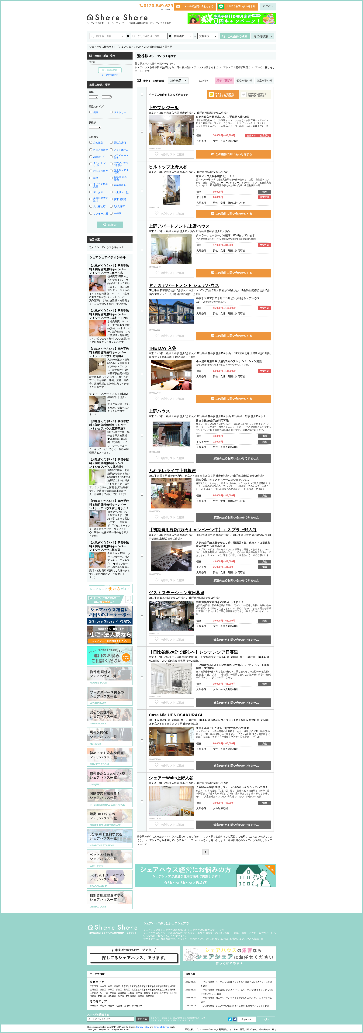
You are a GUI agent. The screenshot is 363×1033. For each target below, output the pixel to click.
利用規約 (223, 1029)
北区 (134, 989)
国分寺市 (112, 996)
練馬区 (156, 989)
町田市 (155, 993)
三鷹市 (131, 993)
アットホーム (121, 149)
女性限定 (98, 142)
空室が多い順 (264, 80)
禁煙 (95, 178)
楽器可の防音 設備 (100, 199)
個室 (95, 112)
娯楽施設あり (121, 185)
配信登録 (142, 1019)
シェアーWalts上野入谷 (171, 778)
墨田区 (140, 986)
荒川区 (140, 989)
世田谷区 (94, 989)
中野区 (111, 989)
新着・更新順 (224, 80)
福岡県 (127, 1005)
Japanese (246, 1019)
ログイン (268, 6)
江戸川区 (94, 993)
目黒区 (164, 986)
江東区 (148, 986)
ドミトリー (120, 112)
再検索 (112, 224)
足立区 (164, 989)
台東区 (133, 986)
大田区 (172, 986)
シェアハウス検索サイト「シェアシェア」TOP (115, 46)
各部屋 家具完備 (120, 178)
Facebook (235, 1019)
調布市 (147, 993)
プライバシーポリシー (205, 1029)
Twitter (230, 1019)
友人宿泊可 (99, 206)
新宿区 (117, 986)
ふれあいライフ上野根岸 (172, 470)
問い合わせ (252, 1029)
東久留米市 (131, 996)
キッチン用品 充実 (100, 185)
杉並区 (119, 989)
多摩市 (141, 996)
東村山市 (102, 996)
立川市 (113, 993)
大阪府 (119, 1005)
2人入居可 (119, 206)
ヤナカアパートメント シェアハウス (184, 285)
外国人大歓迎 (100, 149)
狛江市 (121, 996)
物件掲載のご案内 (267, 1029)
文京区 (125, 986)
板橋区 (148, 989)
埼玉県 (111, 1005)
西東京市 (150, 996)
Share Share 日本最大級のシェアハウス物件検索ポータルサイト (112, 929)
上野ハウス (159, 411)
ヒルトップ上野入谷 (168, 166)
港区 (110, 986)
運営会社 (189, 1029)
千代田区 (94, 986)
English (266, 1019)
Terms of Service (161, 1027)
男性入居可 (120, 142)
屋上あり (98, 192)
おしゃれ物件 (100, 171)
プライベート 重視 (121, 157)
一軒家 (117, 213)
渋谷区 (103, 989)
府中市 (139, 993)
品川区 (156, 986)
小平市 (173, 993)
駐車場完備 (120, 199)
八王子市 (104, 993)
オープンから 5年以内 (121, 164)
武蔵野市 (122, 993)
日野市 (93, 996)
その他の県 (137, 1005)
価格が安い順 (244, 80)
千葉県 (103, 1005)
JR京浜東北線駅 (153, 46)
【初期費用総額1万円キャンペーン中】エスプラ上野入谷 (203, 529)
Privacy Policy (142, 1027)
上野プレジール (164, 107)
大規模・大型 (121, 192)
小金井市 (164, 993)
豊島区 (127, 989)
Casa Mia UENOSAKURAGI (175, 715)
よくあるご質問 (237, 1029)
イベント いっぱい (99, 164)
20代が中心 (99, 156)
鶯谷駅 (92, 62)
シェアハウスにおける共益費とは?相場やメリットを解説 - (243, 1006)
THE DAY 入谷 (162, 348)
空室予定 (264, 135)
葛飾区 (172, 989)
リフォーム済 (100, 213)
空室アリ (251, 135)
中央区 (103, 986)
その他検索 (261, 36)
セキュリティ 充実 (121, 171)
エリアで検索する (110, 75)
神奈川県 (94, 1005)
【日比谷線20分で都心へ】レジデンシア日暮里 (193, 652)
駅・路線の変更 (109, 70)
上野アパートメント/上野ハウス (179, 226)
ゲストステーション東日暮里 (176, 592)
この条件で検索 (237, 36)
